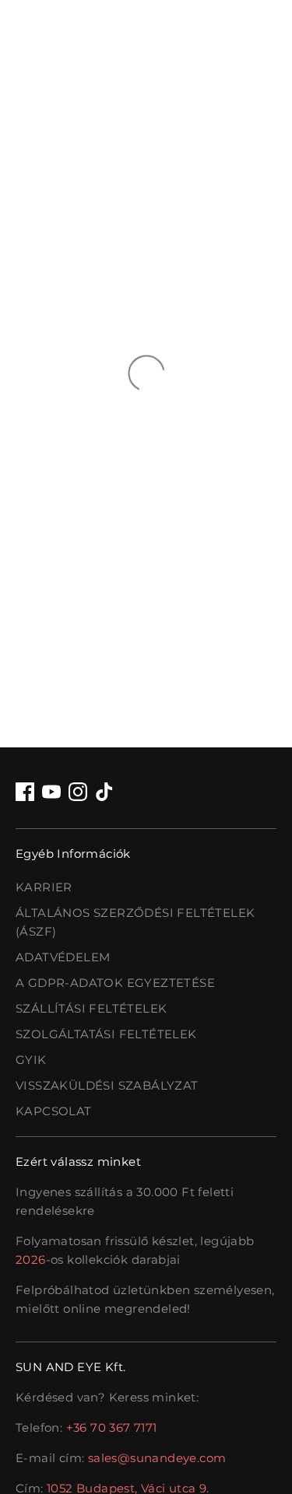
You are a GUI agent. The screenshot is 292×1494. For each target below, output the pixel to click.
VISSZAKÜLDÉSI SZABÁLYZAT (107, 1085)
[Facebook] (25, 791)
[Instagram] (78, 791)
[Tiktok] (104, 791)
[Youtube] (51, 791)
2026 (31, 1259)
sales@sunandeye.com (157, 1457)
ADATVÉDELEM (63, 957)
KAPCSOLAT (54, 1111)
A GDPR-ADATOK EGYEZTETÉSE (115, 982)
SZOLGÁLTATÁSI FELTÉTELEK (106, 1034)
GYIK (31, 1059)
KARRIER (44, 887)
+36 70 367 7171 (111, 1427)
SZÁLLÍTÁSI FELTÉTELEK (91, 1008)
